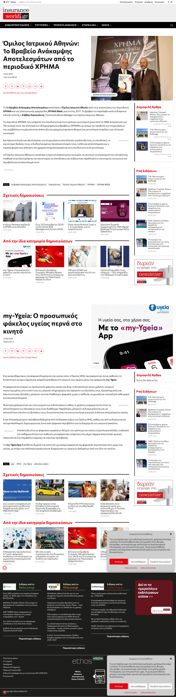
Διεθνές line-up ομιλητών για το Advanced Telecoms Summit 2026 (20, 629)
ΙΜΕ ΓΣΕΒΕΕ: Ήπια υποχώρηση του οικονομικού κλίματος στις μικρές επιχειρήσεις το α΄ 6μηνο (17, 614)
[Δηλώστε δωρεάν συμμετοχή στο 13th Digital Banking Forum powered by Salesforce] (114, 211)
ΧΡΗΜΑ (91, 184)
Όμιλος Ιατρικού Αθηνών (74, 184)
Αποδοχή (119, 686)
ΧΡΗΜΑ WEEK (103, 184)
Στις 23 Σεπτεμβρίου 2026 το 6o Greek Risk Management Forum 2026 (50, 227)
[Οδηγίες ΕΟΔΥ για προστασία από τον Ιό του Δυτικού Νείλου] (82, 256)
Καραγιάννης (54, 184)
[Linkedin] (171, 1)
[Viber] (23, 86)
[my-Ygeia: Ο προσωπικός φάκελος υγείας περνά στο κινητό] (17, 256)
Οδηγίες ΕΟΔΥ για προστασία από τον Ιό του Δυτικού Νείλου (81, 272)
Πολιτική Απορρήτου (148, 692)
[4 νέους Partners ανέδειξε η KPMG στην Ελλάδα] (17, 211)
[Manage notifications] (5, 692)
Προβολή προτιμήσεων (160, 686)
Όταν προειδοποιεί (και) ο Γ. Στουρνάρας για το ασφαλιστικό (82, 227)
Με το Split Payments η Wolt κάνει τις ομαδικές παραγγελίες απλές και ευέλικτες (108, 620)
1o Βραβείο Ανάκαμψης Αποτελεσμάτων (28, 184)
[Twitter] (11, 86)
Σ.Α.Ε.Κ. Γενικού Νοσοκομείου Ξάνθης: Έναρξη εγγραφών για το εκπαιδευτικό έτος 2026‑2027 (65, 637)
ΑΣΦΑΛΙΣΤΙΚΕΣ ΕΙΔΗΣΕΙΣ (104, 95)
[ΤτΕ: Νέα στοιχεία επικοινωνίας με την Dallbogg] (141, 179)
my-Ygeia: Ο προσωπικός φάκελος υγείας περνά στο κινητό (17, 272)
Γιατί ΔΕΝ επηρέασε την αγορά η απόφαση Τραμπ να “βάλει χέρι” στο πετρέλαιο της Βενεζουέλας (21, 595)
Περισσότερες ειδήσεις (30, 638)
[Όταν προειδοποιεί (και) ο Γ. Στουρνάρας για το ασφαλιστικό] (82, 211)
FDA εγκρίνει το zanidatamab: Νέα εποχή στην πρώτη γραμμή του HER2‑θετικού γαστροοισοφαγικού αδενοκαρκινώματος (64, 616)
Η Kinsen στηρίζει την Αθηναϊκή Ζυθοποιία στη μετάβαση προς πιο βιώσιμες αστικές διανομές (108, 612)
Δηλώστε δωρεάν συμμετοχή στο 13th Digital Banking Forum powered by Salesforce (114, 228)
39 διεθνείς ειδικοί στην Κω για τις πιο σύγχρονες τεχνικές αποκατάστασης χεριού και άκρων (65, 595)
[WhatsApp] (29, 86)
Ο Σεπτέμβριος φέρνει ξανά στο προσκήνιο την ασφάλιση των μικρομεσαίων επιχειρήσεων (160, 147)
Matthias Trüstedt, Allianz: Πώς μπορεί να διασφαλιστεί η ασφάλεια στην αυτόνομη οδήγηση (160, 116)
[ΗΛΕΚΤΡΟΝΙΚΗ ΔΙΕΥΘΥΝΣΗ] (35, 86)
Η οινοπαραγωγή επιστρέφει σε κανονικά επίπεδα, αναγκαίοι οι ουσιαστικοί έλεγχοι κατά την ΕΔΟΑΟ (108, 602)
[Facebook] (168, 1)
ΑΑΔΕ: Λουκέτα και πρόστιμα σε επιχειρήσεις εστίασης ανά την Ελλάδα (110, 627)
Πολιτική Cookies (131, 692)
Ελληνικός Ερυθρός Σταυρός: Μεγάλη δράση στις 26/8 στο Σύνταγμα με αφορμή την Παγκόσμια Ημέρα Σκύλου (50, 275)
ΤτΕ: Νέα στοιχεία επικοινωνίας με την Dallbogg (158, 131)
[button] (171, 658)
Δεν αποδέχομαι (138, 686)
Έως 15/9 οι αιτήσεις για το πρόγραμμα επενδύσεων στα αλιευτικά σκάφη (19, 622)
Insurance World (10, 77)
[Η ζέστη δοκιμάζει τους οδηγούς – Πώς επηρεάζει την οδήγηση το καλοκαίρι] (114, 256)
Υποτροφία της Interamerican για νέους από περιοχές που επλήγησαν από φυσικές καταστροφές (158, 243)
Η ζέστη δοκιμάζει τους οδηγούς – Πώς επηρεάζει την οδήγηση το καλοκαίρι (114, 272)
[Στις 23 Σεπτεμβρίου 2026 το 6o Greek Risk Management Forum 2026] (50, 211)
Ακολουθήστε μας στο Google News (20, 92)
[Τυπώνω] (41, 86)
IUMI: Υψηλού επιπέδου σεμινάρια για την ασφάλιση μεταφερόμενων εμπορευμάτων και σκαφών (158, 225)
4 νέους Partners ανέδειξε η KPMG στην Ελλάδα (16, 225)
